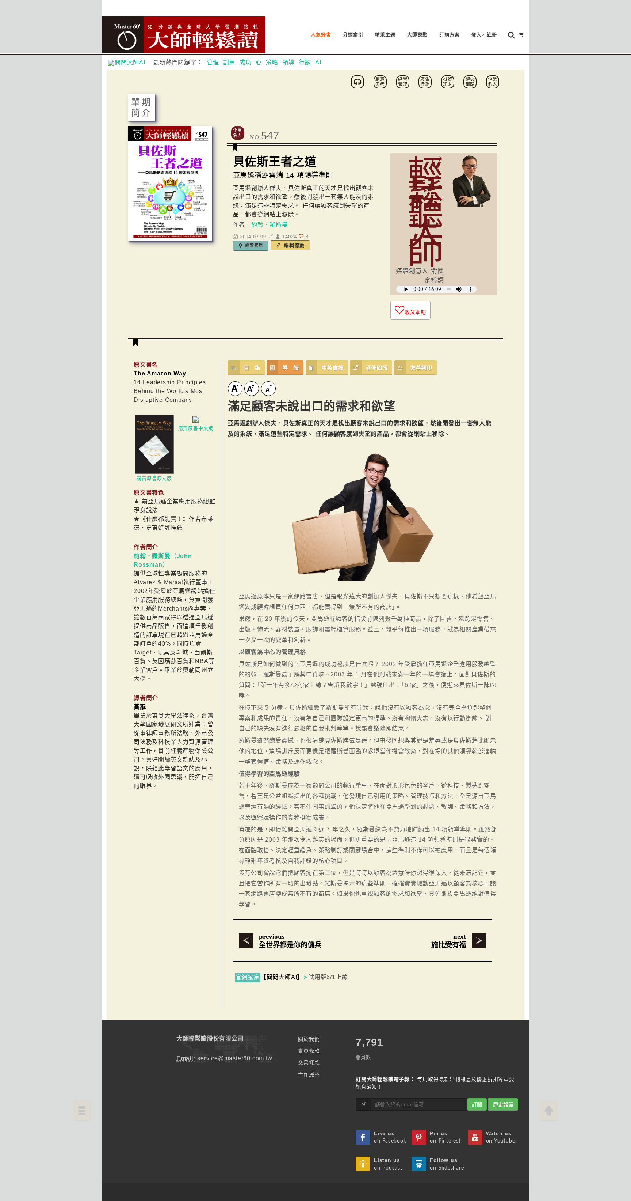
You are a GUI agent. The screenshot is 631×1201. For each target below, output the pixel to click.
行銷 (305, 62)
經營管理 (253, 245)
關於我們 (309, 1039)
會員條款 (309, 1051)
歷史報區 (503, 1104)
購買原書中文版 (196, 428)
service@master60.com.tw (234, 1058)
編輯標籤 (293, 245)
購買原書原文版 (154, 478)
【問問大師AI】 (281, 977)
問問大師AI (133, 62)
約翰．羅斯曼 (269, 225)
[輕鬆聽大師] (358, 81)
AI (318, 62)
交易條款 (309, 1062)
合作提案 (309, 1074)
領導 (288, 62)
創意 (229, 62)
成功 (245, 62)
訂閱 (477, 1104)
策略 (272, 62)
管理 (213, 62)
